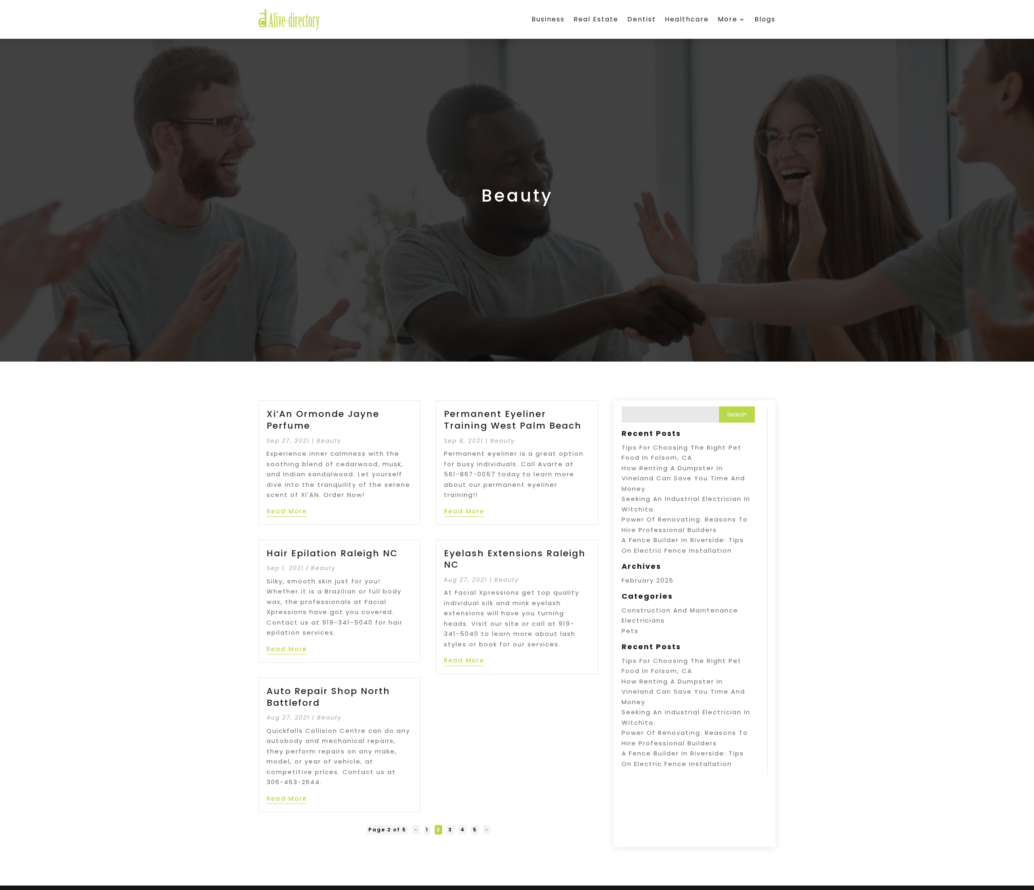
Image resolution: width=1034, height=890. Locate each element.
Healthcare (687, 19)
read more (287, 511)
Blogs (765, 19)
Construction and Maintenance (680, 610)
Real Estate (596, 19)
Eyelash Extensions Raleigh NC (515, 559)
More (728, 19)
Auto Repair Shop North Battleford (328, 697)
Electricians (643, 620)
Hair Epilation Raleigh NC (332, 553)
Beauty (329, 441)
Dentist (641, 19)
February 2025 (648, 580)
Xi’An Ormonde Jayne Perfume (323, 420)
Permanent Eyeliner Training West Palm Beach (513, 420)
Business (548, 19)
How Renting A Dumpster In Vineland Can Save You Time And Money (683, 478)
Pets (630, 631)
